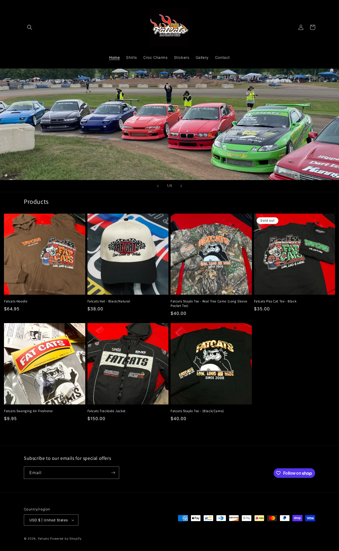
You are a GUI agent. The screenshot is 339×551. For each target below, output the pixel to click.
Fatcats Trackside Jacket (106, 411)
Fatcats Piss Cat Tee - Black (275, 301)
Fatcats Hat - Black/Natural (108, 301)
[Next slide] (181, 186)
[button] (29, 27)
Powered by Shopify (66, 538)
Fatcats (43, 538)
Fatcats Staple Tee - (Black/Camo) (197, 411)
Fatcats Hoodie (15, 301)
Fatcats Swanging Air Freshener (28, 411)
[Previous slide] (158, 186)
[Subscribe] (113, 472)
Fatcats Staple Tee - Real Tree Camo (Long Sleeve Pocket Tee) (209, 303)
